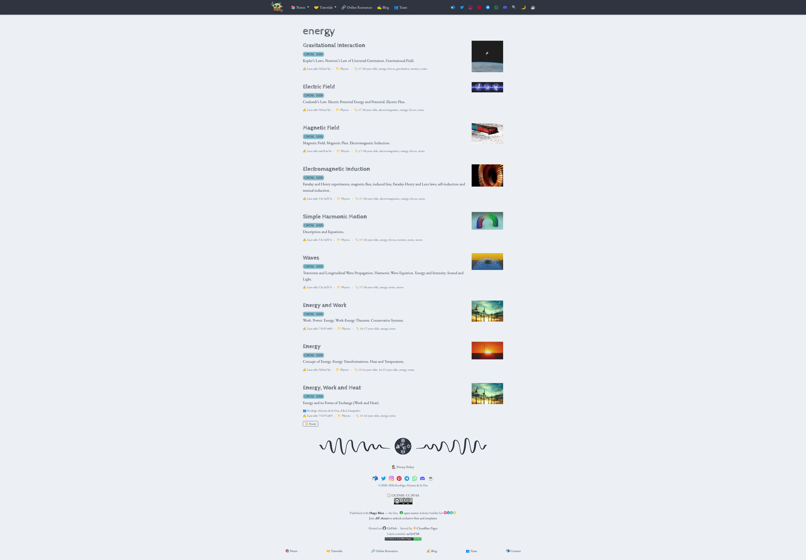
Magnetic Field (321, 127)
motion (415, 69)
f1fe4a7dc (325, 69)
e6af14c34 (325, 151)
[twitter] (383, 478)
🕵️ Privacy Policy (403, 467)
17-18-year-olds (367, 69)
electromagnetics (389, 110)
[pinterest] (399, 478)
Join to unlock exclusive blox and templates (403, 518)
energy (382, 69)
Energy (312, 346)
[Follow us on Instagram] (470, 7)
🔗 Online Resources (384, 551)
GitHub (391, 528)
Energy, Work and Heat (332, 387)
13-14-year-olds (367, 370)
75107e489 (325, 328)
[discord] (422, 478)
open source (411, 513)
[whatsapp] (414, 478)
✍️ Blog (432, 551)
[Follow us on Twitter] (462, 7)
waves (419, 240)
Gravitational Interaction (334, 45)
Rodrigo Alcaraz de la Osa (323, 410)
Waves (311, 257)
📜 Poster (310, 424)
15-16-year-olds (369, 415)
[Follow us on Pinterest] (479, 7)
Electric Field (319, 86)
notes (424, 69)
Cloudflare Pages (426, 528)
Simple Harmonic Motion (335, 216)
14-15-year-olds (388, 370)
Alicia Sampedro (350, 410)
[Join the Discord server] (505, 7)
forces (391, 69)
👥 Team (471, 551)
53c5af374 (325, 198)
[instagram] (391, 478)
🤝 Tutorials (334, 551)
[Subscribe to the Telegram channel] (488, 7)
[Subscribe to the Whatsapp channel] (496, 7)
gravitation (402, 69)
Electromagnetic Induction (336, 169)
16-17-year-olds (369, 328)
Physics (344, 69)
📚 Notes (291, 551)
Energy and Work (324, 305)
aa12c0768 (413, 533)
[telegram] (406, 478)
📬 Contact (513, 551)
